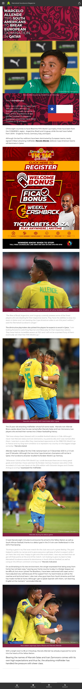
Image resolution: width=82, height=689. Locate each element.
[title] (79, 3)
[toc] (3, 3)
